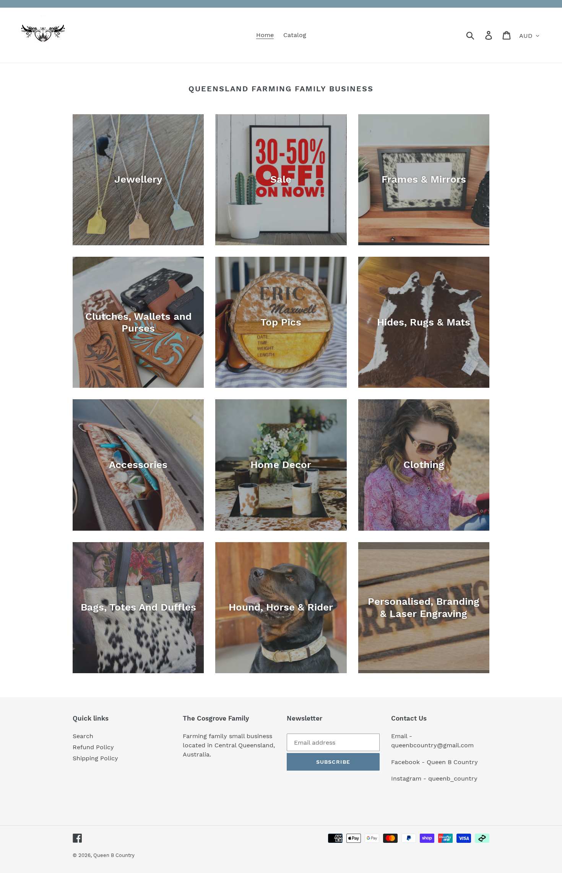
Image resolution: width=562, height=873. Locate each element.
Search (83, 736)
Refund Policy (93, 747)
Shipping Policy (95, 758)
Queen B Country (114, 855)
